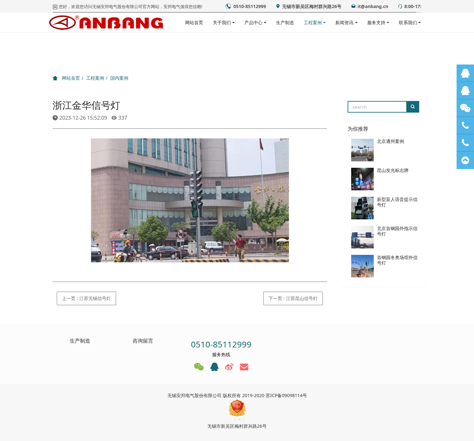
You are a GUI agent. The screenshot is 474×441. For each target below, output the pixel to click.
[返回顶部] (465, 160)
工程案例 (313, 22)
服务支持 (376, 22)
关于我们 (222, 22)
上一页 (86, 298)
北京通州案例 (390, 141)
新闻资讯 (344, 22)
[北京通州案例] (362, 150)
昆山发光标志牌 (393, 170)
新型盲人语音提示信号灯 (397, 202)
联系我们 (408, 22)
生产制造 (285, 22)
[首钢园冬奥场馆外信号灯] (362, 266)
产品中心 (253, 22)
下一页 (293, 298)
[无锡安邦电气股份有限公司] (106, 22)
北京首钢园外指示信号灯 (397, 231)
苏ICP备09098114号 (286, 395)
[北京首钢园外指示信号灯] (362, 237)
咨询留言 (143, 340)
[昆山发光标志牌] (362, 179)
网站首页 (194, 22)
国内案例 (119, 78)
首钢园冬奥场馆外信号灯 (397, 260)
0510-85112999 (221, 344)
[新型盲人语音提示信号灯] (362, 208)
